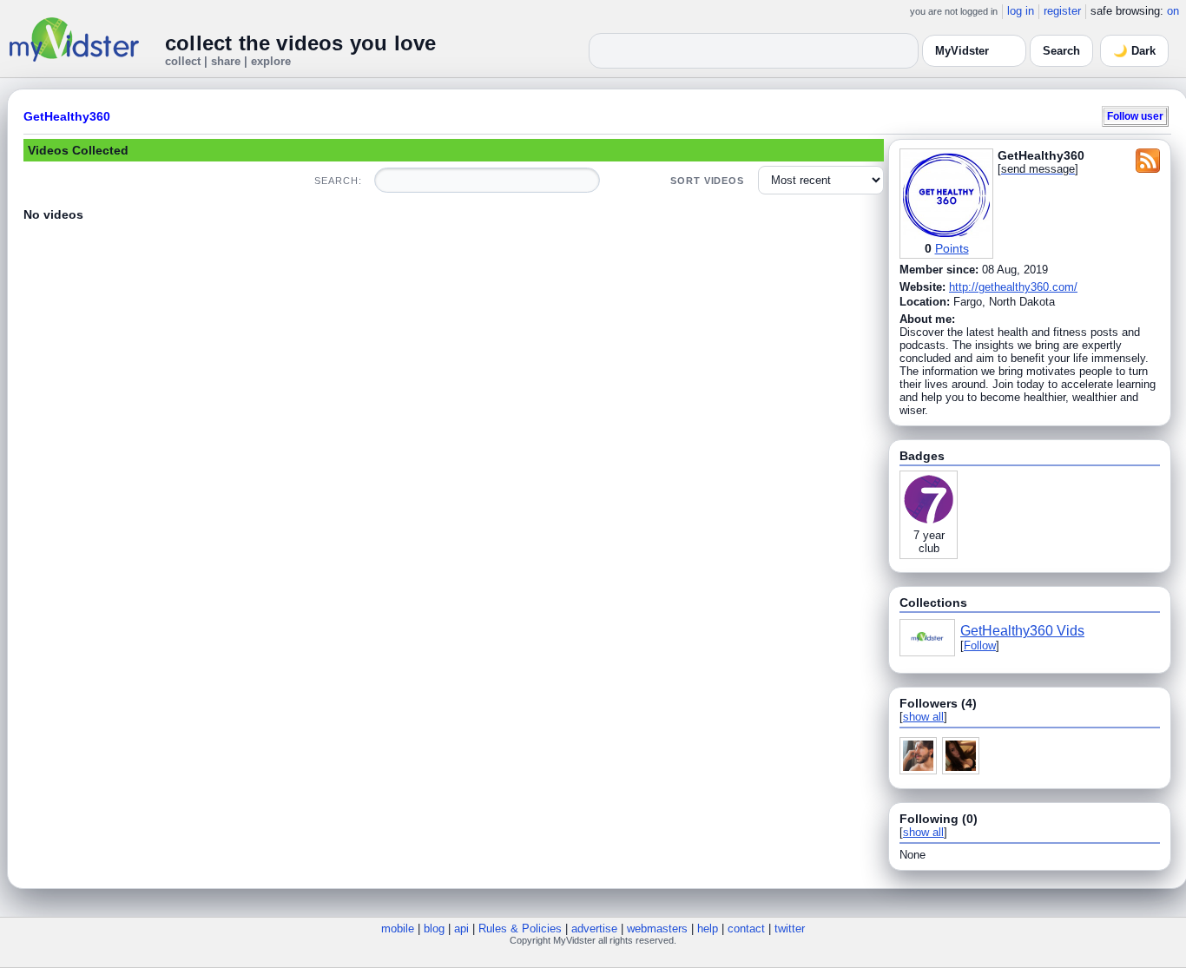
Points (952, 248)
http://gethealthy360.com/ (1013, 286)
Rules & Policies (520, 928)
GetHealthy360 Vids (1022, 630)
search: (337, 180)
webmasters (657, 928)
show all (923, 716)
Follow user (1135, 116)
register (1062, 10)
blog (434, 928)
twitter (789, 928)
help (707, 928)
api (461, 928)
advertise (594, 928)
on (1173, 10)
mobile (397, 928)
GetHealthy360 (66, 116)
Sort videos (707, 180)
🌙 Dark (1134, 50)
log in (1020, 10)
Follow (980, 645)
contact (746, 928)
